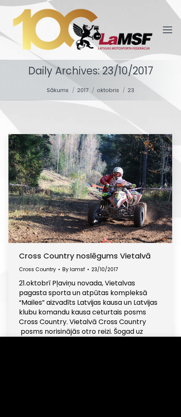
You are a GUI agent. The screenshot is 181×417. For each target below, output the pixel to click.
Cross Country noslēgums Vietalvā (85, 256)
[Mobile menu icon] (167, 30)
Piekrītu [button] (34, 398)
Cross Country (37, 269)
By (73, 269)
